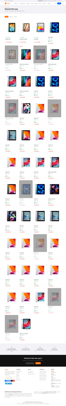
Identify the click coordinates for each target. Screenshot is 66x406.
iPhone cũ (16, 3)
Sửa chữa (43, 3)
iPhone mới (28, 3)
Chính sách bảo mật (43, 378)
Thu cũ (40, 3)
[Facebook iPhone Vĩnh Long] (10, 381)
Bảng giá (36, 3)
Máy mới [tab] (11, 16)
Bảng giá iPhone (30, 372)
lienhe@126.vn (53, 378)
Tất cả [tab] (7, 16)
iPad (17, 378)
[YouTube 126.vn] (14, 381)
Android (32, 3)
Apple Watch (18, 379)
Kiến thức (49, 3)
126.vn (29, 401)
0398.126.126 (53, 375)
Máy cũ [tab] (15, 16)
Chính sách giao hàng (43, 375)
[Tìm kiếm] (56, 3)
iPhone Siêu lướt (22, 3)
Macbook (17, 376)
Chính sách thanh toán (43, 376)
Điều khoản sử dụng (43, 379)
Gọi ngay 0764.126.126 (30, 363)
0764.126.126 (40, 0)
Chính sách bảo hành (43, 372)
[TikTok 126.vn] (12, 381)
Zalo (59, 3)
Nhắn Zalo (38, 363)
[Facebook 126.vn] (8, 381)
